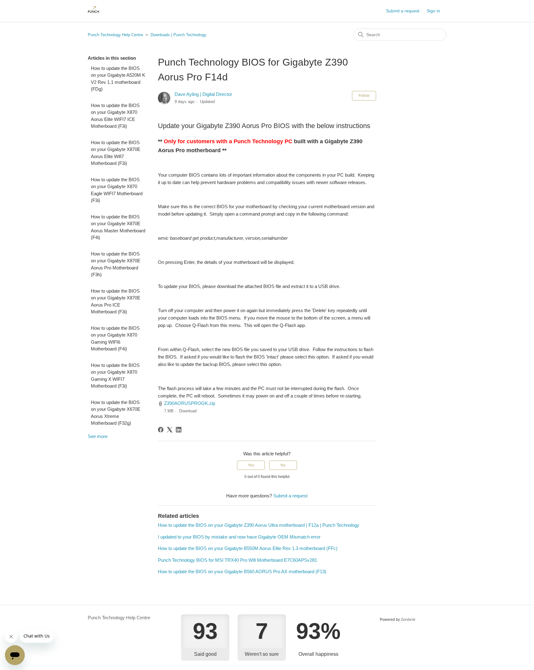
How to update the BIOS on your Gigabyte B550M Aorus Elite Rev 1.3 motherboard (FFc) (247, 548)
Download (188, 411)
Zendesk (408, 619)
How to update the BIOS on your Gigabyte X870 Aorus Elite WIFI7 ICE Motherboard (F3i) (115, 116)
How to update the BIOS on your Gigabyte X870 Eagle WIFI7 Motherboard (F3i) (116, 190)
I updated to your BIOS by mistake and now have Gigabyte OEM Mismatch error (239, 536)
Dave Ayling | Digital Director (203, 94)
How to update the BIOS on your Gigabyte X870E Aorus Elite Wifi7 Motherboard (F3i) (115, 153)
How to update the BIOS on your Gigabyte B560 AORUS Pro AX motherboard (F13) (242, 571)
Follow (364, 95)
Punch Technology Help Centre (115, 34)
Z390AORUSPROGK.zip (189, 403)
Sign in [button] (433, 10)
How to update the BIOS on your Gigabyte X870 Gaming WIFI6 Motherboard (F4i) (115, 338)
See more (98, 436)
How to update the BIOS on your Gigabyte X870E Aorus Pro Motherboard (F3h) (115, 264)
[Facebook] (160, 429)
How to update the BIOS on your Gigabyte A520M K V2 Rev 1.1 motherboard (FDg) (118, 79)
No (283, 465)
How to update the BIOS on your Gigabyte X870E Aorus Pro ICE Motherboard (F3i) (115, 301)
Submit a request (402, 10)
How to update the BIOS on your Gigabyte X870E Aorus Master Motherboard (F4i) (118, 227)
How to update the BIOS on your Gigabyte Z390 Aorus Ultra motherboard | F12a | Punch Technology (258, 525)
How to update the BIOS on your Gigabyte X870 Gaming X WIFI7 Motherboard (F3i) (115, 376)
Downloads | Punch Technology (178, 34)
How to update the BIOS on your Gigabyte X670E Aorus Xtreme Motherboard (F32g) (115, 413)
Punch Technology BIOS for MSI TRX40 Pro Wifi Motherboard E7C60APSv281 (237, 560)
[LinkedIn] (178, 429)
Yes (251, 465)
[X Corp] (169, 429)
